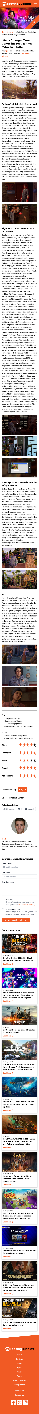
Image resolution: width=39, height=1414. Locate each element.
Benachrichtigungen (21, 911)
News (19, 1355)
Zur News (7, 964)
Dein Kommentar (8, 882)
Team (19, 1376)
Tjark (7, 51)
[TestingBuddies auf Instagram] (25, 1402)
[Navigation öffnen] (35, 3)
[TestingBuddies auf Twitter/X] (19, 1402)
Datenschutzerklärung (26, 905)
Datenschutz (20, 902)
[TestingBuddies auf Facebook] (13, 1402)
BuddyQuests (19, 1385)
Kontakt (19, 1372)
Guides (19, 1363)
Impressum (19, 1391)
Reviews (9, 32)
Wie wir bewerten (19, 1380)
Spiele (19, 1368)
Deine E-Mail (6, 863)
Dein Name (6, 873)
